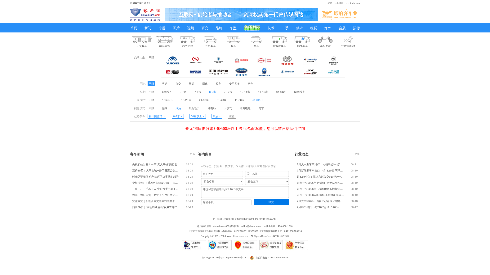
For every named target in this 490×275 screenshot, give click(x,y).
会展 (342, 27)
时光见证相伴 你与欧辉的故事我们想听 (155, 176)
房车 (250, 83)
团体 (205, 83)
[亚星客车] (264, 72)
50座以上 (258, 100)
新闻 (147, 27)
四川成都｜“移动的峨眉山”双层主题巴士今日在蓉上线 (156, 207)
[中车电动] (172, 72)
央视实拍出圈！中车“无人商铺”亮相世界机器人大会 (156, 164)
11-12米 (263, 92)
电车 (261, 108)
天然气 (228, 108)
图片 (176, 27)
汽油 (178, 108)
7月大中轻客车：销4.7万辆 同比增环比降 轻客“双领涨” (320, 201)
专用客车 (234, 83)
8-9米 (212, 92)
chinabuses (354, 3)
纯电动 (212, 108)
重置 (231, 116)
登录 (329, 3)
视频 (190, 27)
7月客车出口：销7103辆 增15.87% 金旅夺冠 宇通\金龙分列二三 (320, 207)
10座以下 (167, 100)
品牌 (219, 27)
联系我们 (228, 218)
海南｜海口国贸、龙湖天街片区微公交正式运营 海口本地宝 (156, 195)
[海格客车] (241, 60)
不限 (151, 57)
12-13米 (281, 92)
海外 (327, 27)
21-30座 (204, 100)
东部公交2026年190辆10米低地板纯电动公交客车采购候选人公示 (320, 189)
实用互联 (260, 218)
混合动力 (194, 108)
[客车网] (145, 14)
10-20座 (186, 100)
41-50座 (239, 100)
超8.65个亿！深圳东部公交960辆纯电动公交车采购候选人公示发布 (320, 176)
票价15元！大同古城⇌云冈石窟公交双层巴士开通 (156, 170)
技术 (271, 27)
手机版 (339, 3)
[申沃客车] (310, 72)
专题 (162, 27)
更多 (192, 154)
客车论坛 (271, 218)
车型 (233, 27)
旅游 (191, 83)
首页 (133, 27)
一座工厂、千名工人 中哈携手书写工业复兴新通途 (156, 189)
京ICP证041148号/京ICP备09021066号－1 (224, 257)
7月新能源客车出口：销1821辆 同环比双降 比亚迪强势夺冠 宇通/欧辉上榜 (320, 170)
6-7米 (183, 92)
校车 (218, 83)
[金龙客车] (195, 60)
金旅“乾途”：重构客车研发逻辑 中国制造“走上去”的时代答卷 (156, 182)
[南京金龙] (241, 72)
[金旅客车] (218, 60)
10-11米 (245, 92)
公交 (178, 83)
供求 (299, 27)
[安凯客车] (287, 60)
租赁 (313, 27)
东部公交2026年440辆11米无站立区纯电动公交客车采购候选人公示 (320, 182)
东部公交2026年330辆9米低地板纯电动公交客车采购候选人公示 (320, 195)
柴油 (164, 108)
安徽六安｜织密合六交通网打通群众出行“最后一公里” (156, 201)
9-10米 (228, 92)
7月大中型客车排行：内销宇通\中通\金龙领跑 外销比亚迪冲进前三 (320, 164)
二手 (285, 27)
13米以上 (299, 92)
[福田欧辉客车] (333, 60)
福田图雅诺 (157, 116)
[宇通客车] (172, 60)
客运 (164, 83)
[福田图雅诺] (218, 72)
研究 (204, 27)
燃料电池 (245, 108)
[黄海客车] (287, 72)
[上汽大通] (333, 72)
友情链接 (250, 218)
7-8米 (197, 92)
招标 (356, 27)
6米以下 (167, 92)
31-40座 (222, 100)
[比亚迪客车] (264, 60)
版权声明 (239, 218)
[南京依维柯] (195, 72)
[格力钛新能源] (310, 60)
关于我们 (217, 218)
